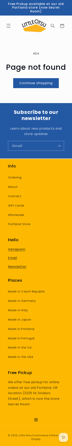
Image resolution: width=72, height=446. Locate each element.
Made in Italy (18, 310)
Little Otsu (25, 435)
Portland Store (19, 224)
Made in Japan (19, 320)
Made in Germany (22, 301)
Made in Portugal (21, 338)
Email (12, 258)
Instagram (16, 249)
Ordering (15, 177)
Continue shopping (36, 83)
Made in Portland (21, 329)
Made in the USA (20, 357)
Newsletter (17, 266)
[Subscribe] (59, 146)
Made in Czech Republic (26, 291)
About (13, 187)
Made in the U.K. (20, 348)
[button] (8, 26)
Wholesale (16, 215)
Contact (14, 196)
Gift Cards (16, 206)
